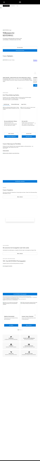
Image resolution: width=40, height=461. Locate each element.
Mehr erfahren (20, 196)
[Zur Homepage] (20, 2)
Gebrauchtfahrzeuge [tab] (15, 104)
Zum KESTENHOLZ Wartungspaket (20, 294)
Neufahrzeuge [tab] (6, 104)
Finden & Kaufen (6, 150)
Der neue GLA (20, 47)
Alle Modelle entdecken (20, 181)
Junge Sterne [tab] (23, 104)
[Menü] (4, 2)
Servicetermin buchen (20, 50)
